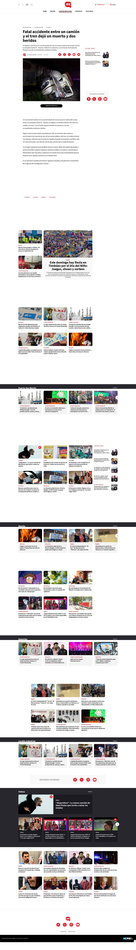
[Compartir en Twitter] (64, 54)
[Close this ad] (135, 941)
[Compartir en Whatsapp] (69, 54)
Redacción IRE (32, 54)
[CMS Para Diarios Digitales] (128, 938)
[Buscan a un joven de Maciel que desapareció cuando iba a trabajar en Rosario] (97, 64)
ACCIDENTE (27, 197)
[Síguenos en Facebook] (19, 5)
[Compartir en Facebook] (59, 54)
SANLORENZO (52, 197)
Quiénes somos (72, 931)
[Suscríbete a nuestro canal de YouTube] (27, 5)
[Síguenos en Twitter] (22, 4)
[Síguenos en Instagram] (32, 5)
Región (52, 11)
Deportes (78, 11)
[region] (68, 19)
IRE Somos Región (27, 27)
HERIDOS (44, 197)
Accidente (48, 27)
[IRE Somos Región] (68, 5)
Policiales (89, 11)
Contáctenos (64, 931)
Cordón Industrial (65, 11)
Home (45, 11)
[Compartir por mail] (74, 54)
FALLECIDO (35, 197)
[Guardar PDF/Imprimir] (78, 54)
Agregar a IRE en (50, 105)
